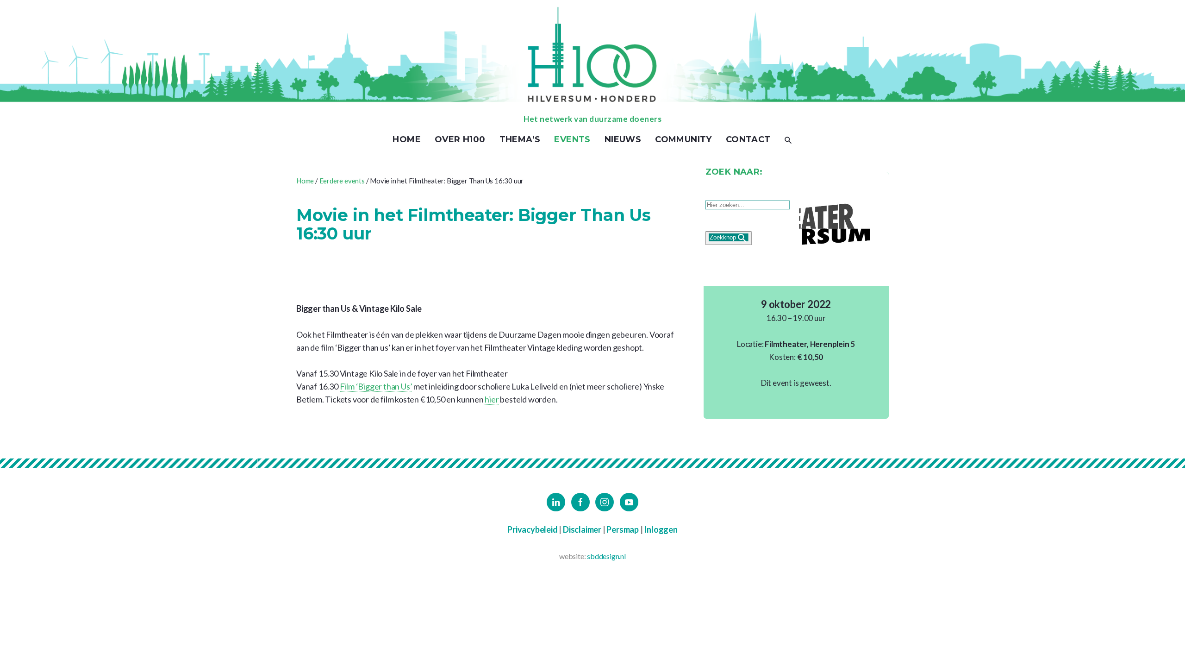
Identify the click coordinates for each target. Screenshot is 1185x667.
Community (683, 139)
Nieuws (623, 139)
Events (572, 139)
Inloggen (660, 529)
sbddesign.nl (606, 556)
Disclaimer (582, 529)
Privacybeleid (532, 529)
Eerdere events (342, 180)
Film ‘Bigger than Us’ (376, 386)
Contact (748, 139)
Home (407, 139)
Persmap (622, 529)
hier (492, 399)
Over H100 (460, 139)
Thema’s (520, 139)
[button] (788, 139)
